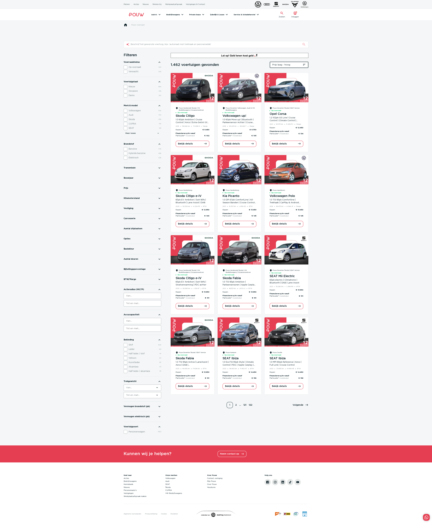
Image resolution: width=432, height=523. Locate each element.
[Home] (136, 14)
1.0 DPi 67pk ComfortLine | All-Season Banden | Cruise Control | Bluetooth (239, 203)
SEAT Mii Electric (282, 276)
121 (244, 405)
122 (250, 405)
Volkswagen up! (234, 115)
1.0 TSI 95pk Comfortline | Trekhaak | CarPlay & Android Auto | (284, 203)
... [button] (240, 405)
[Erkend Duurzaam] (296, 514)
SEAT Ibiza (231, 358)
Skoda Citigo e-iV (188, 196)
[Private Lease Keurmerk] (304, 514)
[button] (300, 405)
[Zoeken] (304, 44)
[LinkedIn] (283, 482)
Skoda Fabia (232, 278)
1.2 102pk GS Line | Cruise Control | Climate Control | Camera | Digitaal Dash (283, 121)
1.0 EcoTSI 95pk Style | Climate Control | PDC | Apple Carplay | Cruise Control (238, 365)
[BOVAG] (287, 514)
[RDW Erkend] (278, 514)
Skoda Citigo (185, 115)
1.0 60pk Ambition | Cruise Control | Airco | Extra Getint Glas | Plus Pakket (192, 122)
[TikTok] (290, 482)
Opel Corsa (278, 113)
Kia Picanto (231, 196)
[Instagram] (275, 482)
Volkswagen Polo (282, 196)
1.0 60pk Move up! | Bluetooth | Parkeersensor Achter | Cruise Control (238, 122)
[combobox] (142, 296)
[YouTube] (298, 482)
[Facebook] (267, 482)
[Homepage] (125, 25)
